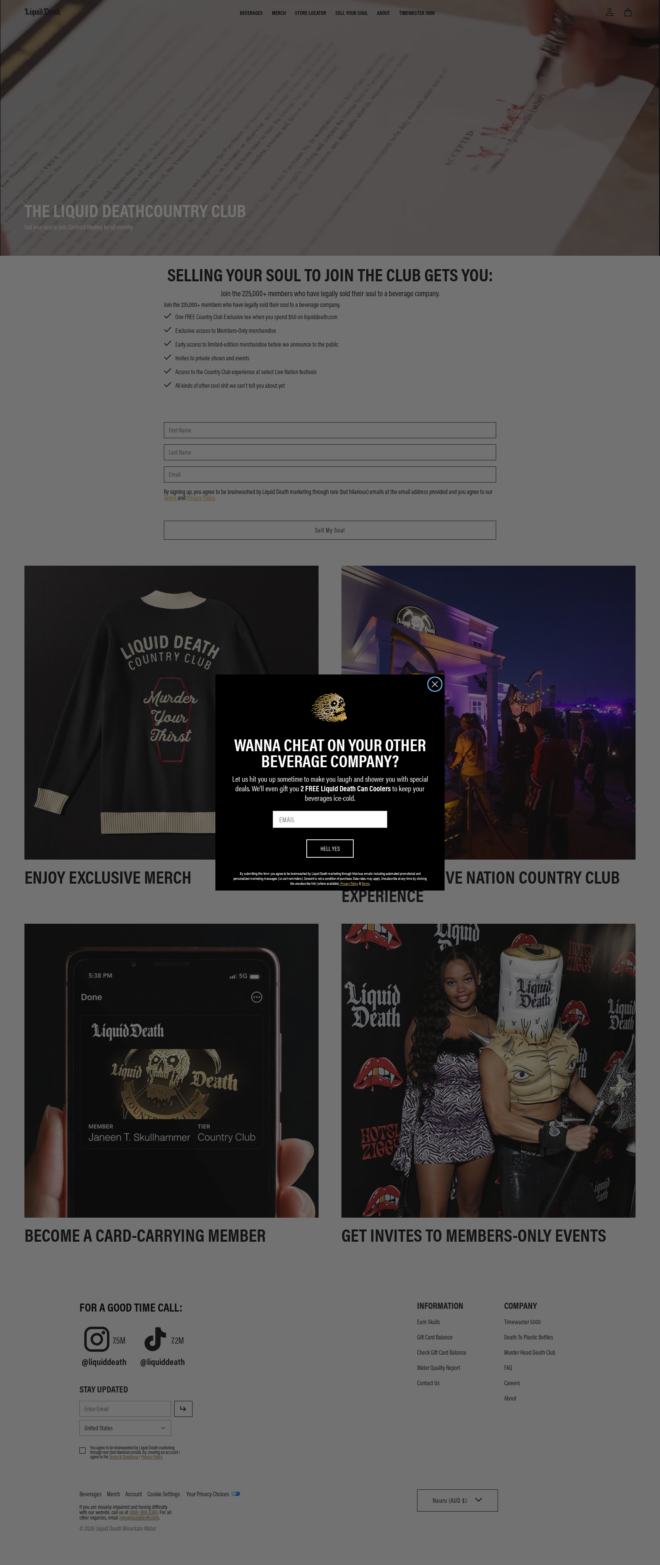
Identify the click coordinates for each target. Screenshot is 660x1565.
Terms (366, 883)
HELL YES (330, 848)
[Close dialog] (435, 684)
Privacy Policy (349, 883)
